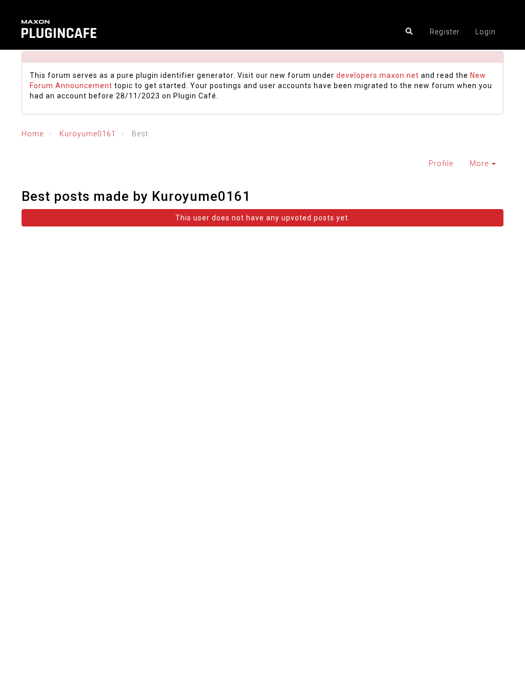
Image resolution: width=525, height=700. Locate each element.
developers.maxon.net (377, 75)
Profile (441, 163)
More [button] (480, 163)
